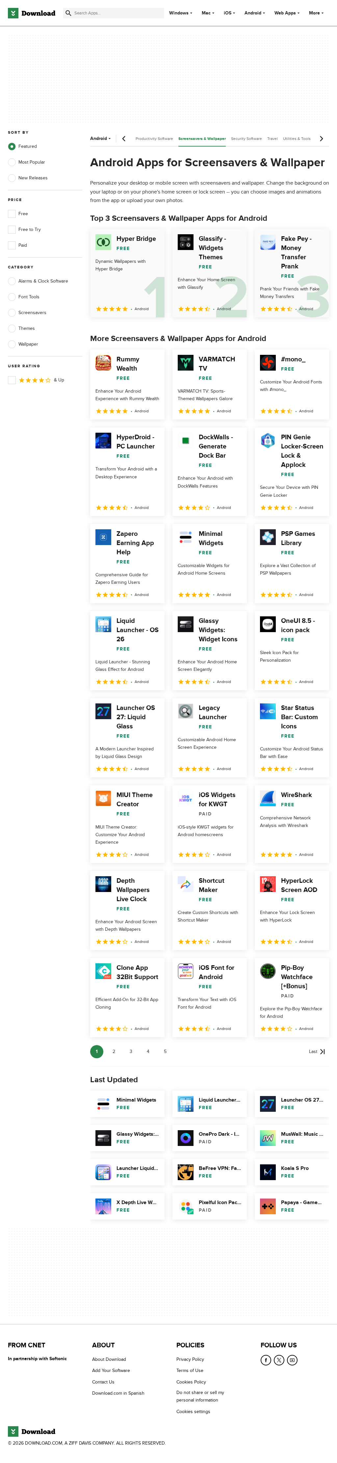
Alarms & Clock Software (43, 281)
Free (23, 214)
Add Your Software (111, 1370)
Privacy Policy (190, 1359)
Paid (22, 245)
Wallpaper (28, 344)
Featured (27, 146)
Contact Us (103, 1382)
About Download (109, 1359)
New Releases (33, 178)
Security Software (246, 138)
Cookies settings (193, 1411)
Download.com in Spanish (118, 1393)
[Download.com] (31, 13)
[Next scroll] (321, 139)
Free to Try (29, 229)
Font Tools (28, 297)
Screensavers (32, 312)
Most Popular (31, 162)
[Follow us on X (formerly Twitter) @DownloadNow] (279, 1360)
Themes (26, 328)
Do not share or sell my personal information (200, 1396)
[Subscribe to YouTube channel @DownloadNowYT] (292, 1360)
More (314, 13)
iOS (227, 13)
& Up (59, 380)
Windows (179, 13)
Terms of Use (189, 1370)
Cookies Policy (191, 1382)
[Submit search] (68, 13)
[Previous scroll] (124, 139)
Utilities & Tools (297, 138)
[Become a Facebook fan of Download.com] (266, 1360)
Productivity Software (154, 138)
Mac (206, 13)
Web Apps (285, 13)
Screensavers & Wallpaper (202, 138)
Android (253, 13)
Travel (272, 138)
